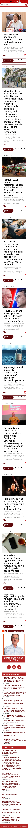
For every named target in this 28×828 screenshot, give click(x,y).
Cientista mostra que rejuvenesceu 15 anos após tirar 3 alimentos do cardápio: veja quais (14, 734)
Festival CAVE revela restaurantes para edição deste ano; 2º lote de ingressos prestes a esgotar (11, 776)
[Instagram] (14, 667)
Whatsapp (9, 60)
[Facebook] (9, 667)
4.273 (14, 631)
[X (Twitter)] (19, 667)
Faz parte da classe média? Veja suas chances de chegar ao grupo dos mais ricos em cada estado (15, 693)
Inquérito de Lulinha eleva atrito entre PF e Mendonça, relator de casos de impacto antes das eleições (15, 710)
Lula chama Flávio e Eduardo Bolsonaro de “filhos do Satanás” (14, 716)
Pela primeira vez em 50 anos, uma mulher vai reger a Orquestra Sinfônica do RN (11, 819)
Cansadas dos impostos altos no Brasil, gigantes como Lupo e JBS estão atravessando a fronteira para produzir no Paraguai (14, 680)
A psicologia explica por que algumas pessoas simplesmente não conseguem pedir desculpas (14, 687)
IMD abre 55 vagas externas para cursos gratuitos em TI (14, 721)
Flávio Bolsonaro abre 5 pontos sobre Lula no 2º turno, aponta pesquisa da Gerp (10, 795)
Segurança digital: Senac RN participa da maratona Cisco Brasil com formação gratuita (11, 802)
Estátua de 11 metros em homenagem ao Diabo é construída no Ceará (15, 740)
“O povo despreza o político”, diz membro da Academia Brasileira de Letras (14, 727)
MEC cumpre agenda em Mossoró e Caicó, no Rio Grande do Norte (9, 752)
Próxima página (20, 631)
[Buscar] (26, 5)
